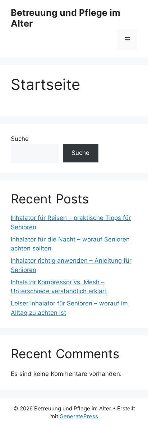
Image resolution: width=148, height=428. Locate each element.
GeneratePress (79, 416)
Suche (20, 138)
